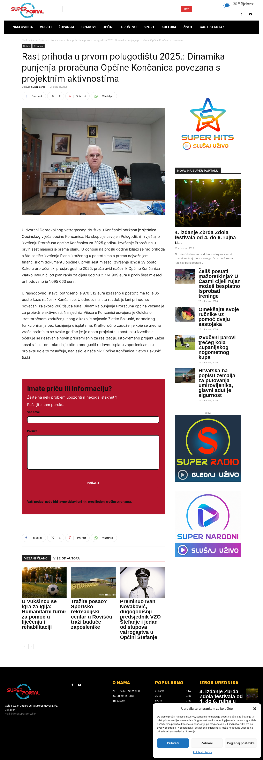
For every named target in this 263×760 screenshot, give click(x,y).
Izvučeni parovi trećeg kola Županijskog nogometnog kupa (217, 347)
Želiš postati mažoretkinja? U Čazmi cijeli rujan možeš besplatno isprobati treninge (219, 283)
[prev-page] (24, 646)
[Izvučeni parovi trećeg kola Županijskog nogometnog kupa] (185, 342)
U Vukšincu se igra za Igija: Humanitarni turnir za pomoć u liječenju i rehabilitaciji (44, 614)
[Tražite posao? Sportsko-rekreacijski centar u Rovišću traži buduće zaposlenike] (93, 582)
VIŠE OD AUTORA (66, 558)
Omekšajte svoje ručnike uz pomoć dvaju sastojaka (218, 316)
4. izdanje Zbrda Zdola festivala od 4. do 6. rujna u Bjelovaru (221, 699)
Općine (42, 40)
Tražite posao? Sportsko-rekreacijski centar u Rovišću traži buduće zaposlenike (91, 614)
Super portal (38, 86)
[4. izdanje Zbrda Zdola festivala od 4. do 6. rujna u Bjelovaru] (208, 203)
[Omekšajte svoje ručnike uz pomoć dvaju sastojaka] (185, 314)
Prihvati (173, 743)
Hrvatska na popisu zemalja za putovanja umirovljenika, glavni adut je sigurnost (216, 383)
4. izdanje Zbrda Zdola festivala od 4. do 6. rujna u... (205, 237)
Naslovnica (28, 40)
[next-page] (30, 646)
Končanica (57, 40)
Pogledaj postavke (241, 743)
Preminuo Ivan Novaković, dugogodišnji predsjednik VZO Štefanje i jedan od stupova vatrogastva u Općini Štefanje (140, 619)
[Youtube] (250, 14)
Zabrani (207, 743)
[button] (255, 709)
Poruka (32, 431)
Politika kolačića (202, 752)
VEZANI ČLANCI (36, 558)
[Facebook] (241, 14)
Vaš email (33, 412)
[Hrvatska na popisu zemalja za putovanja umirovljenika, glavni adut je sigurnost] (185, 375)
